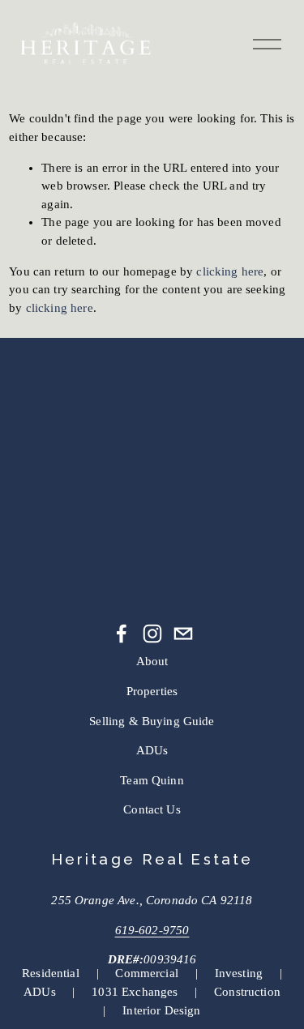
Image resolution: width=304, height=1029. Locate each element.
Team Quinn (152, 780)
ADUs (152, 750)
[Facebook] (121, 633)
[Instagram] (152, 633)
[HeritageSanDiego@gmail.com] (183, 633)
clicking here (229, 271)
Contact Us (152, 809)
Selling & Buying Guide (151, 721)
